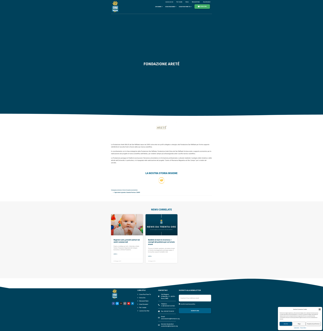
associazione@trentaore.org (170, 318)
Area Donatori (206, 2)
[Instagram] (121, 303)
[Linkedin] (132, 303)
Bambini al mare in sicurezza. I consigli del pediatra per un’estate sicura (161, 242)
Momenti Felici (196, 2)
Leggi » (115, 254)
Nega (299, 324)
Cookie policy (296, 327)
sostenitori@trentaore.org (169, 326)
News (187, 2)
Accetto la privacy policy (188, 304)
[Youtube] (128, 303)
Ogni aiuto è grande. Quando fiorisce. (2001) (127, 192)
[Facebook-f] (113, 303)
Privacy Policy (303, 327)
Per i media (179, 2)
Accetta (286, 324)
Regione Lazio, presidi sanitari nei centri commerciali (127, 241)
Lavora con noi (169, 2)
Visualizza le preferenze (313, 324)
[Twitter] (117, 303)
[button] (319, 309)
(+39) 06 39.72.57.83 (168, 306)
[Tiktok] (124, 303)
